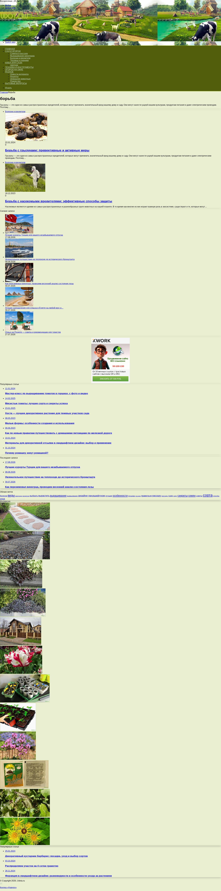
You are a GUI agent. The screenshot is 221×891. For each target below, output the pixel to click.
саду (175, 496)
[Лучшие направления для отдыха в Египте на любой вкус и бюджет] (19, 305)
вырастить (43, 495)
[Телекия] (25, 844)
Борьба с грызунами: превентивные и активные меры (47, 150)
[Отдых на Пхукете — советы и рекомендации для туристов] (19, 330)
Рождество (15, 81)
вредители (26, 496)
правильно (146, 496)
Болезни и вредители (20, 58)
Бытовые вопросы (16, 83)
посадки (138, 496)
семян (192, 495)
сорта (208, 495)
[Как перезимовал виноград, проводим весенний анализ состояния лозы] (19, 281)
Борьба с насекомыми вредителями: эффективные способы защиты (58, 201)
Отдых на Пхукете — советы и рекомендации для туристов (33, 332)
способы (216, 496)
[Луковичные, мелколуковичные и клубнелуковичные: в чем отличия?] (21, 673)
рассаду (156, 495)
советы (199, 496)
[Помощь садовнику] (14, 36)
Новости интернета (19, 74)
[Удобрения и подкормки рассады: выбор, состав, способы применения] (24, 788)
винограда (18, 496)
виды (11, 495)
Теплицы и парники (19, 60)
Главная (4, 92)
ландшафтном (96, 495)
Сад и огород (13, 51)
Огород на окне (14, 70)
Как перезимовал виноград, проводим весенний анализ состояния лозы (39, 284)
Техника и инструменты (19, 67)
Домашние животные (20, 79)
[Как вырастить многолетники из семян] (18, 730)
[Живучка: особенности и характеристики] (21, 587)
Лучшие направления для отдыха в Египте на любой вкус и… (34, 308)
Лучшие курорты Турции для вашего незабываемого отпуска (34, 235)
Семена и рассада (19, 53)
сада (170, 496)
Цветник (14, 65)
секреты (183, 495)
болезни (3, 496)
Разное (9, 72)
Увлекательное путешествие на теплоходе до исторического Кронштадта (40, 259)
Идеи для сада (13, 63)
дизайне (83, 495)
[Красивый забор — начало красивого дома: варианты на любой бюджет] (20, 644)
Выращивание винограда (22, 56)
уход (2, 498)
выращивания (72, 496)
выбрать (34, 496)
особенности (120, 495)
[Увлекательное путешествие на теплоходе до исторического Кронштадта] (19, 257)
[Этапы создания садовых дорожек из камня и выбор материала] (25, 530)
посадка (131, 496)
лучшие (108, 496)
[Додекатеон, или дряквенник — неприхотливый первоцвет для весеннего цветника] (18, 759)
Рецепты (14, 76)
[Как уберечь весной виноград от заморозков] (25, 816)
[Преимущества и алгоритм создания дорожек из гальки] (25, 558)
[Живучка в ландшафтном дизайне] (23, 616)
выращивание (58, 495)
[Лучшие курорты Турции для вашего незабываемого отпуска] (19, 233)
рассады (165, 496)
